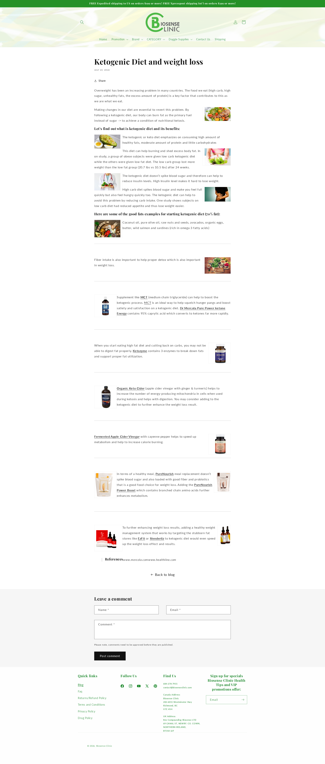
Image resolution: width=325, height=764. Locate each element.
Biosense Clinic (104, 746)
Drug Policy (85, 717)
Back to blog (165, 574)
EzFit (141, 538)
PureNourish (165, 473)
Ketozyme (140, 351)
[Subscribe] (243, 699)
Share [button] (102, 80)
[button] (82, 22)
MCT (144, 297)
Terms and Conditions (91, 704)
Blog (80, 684)
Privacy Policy (86, 711)
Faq (80, 691)
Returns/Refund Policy (92, 698)
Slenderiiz (157, 538)
